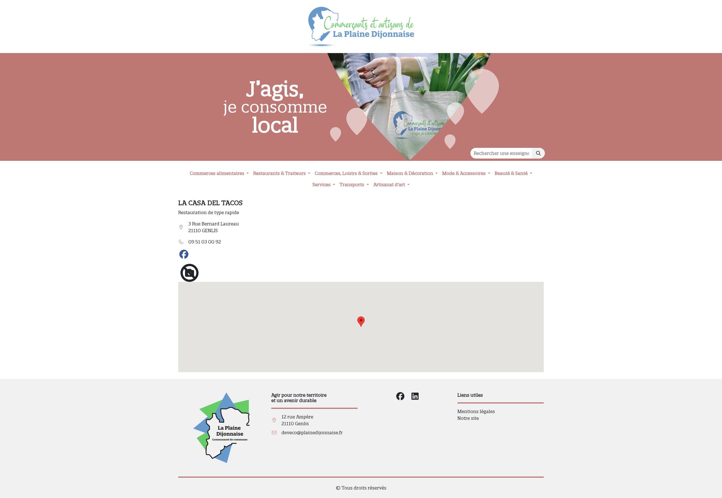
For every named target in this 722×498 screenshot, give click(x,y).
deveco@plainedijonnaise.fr (312, 432)
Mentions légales (476, 411)
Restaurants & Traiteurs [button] (280, 173)
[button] (361, 321)
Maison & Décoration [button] (410, 173)
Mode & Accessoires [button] (464, 173)
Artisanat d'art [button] (389, 184)
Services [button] (322, 184)
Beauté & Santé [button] (512, 173)
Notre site (468, 418)
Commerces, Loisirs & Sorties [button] (347, 173)
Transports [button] (352, 184)
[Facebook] (184, 254)
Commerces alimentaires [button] (217, 173)
